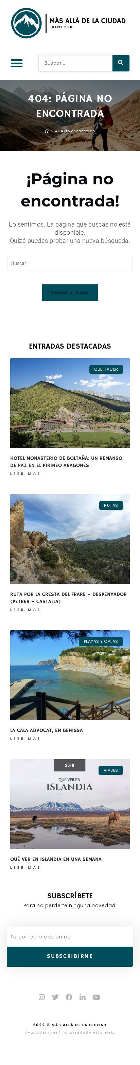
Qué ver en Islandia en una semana (56, 859)
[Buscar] (120, 63)
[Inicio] (47, 131)
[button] (17, 63)
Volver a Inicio (70, 292)
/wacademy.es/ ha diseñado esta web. (70, 1032)
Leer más (25, 473)
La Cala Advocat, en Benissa (46, 730)
